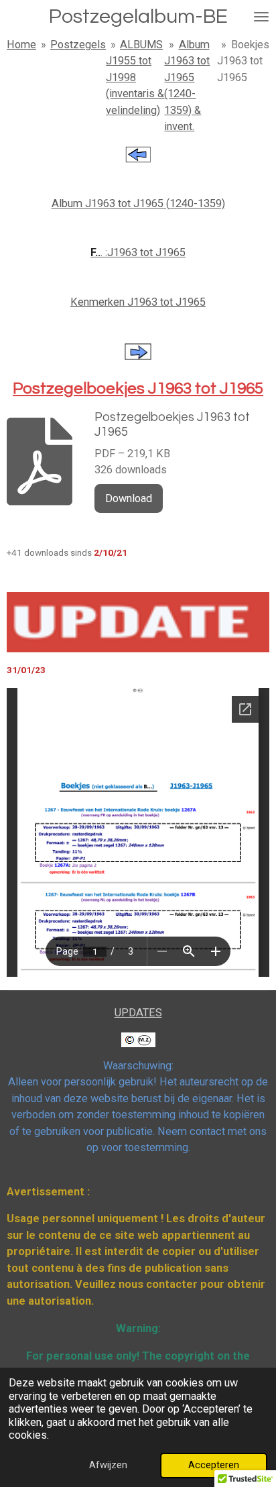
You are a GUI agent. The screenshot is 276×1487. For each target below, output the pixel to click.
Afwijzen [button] (108, 1465)
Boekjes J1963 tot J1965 (243, 61)
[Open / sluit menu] (261, 17)
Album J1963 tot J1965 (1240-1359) (138, 203)
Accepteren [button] (213, 1465)
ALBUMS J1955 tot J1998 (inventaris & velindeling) (135, 77)
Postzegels (78, 44)
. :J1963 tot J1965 (138, 252)
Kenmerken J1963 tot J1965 (138, 302)
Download (128, 498)
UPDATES (138, 1012)
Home (21, 44)
